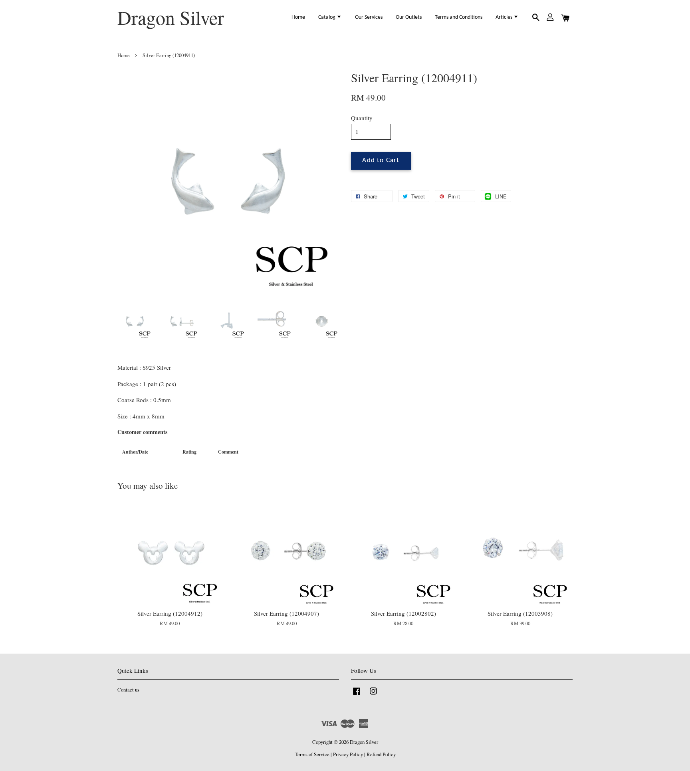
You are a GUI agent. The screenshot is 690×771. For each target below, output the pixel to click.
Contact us (128, 689)
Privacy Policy (348, 754)
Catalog (327, 17)
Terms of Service (312, 754)
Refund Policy (381, 754)
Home (298, 17)
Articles (505, 17)
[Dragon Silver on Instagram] (373, 695)
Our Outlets (409, 17)
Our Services (369, 17)
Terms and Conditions (458, 17)
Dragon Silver (170, 17)
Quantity (362, 118)
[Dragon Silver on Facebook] (356, 695)
